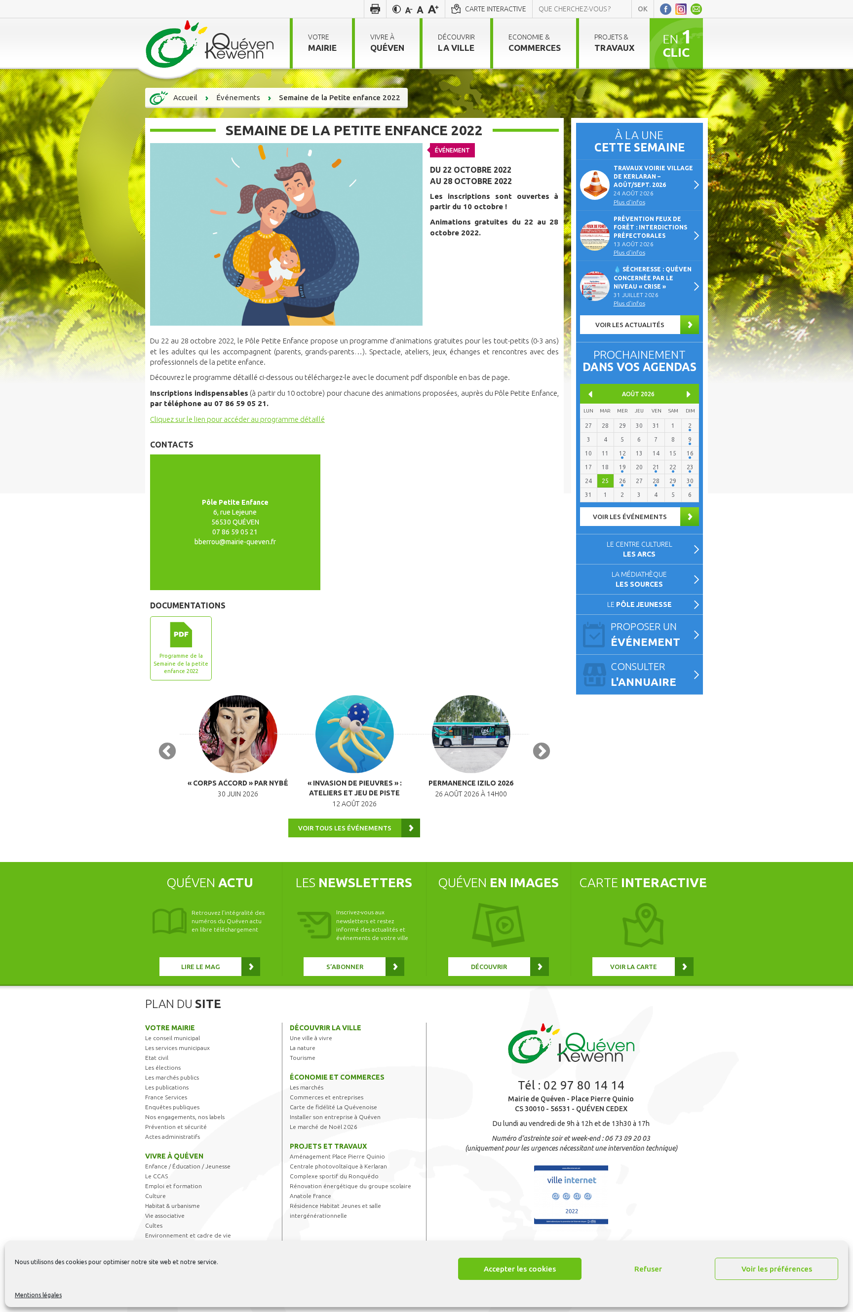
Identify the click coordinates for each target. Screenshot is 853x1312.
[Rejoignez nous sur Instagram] (681, 9)
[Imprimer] (375, 9)
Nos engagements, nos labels (185, 1117)
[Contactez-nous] (696, 9)
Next (541, 752)
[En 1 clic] (676, 43)
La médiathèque (639, 579)
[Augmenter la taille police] (433, 9)
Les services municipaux (177, 1048)
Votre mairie (170, 1028)
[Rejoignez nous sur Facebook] (665, 9)
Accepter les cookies (520, 1269)
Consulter (643, 674)
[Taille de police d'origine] (420, 9)
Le (639, 604)
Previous (167, 752)
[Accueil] (210, 43)
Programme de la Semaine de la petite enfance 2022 (181, 663)
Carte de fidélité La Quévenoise (333, 1107)
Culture (155, 1196)
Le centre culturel (639, 549)
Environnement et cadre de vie (188, 1235)
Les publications (167, 1087)
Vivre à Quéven (174, 1156)
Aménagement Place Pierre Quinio (337, 1156)
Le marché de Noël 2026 (323, 1127)
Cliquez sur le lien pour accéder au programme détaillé (237, 419)
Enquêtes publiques (172, 1107)
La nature (302, 1048)
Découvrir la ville (325, 1028)
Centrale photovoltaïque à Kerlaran (338, 1166)
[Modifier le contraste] (396, 9)
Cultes (153, 1225)
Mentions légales (38, 1295)
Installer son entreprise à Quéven (335, 1117)
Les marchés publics (172, 1077)
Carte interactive (495, 9)
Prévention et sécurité (176, 1127)
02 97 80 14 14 (583, 1085)
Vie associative (165, 1215)
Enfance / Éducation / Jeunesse (188, 1166)
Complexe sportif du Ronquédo (334, 1176)
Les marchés (306, 1087)
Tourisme (302, 1057)
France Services (166, 1097)
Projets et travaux (328, 1146)
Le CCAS (156, 1176)
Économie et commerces (337, 1077)
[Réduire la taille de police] (409, 9)
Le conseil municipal (172, 1038)
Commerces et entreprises (326, 1097)
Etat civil (156, 1057)
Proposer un (645, 634)
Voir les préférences (776, 1269)
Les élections (163, 1067)
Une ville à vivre (311, 1038)
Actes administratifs (172, 1136)
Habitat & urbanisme (172, 1205)
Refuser (648, 1269)
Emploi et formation (173, 1186)
